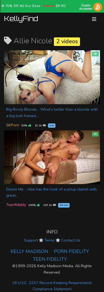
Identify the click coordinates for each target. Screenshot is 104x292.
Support (31, 240)
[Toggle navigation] (94, 19)
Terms (49, 240)
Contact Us (70, 240)
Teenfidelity (16, 204)
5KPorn (12, 125)
